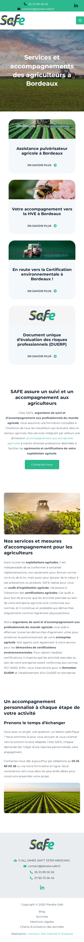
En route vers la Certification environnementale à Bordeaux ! (42, 274)
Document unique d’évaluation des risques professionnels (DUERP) (42, 340)
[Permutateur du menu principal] (80, 20)
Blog (42, 911)
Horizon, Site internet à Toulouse (51, 934)
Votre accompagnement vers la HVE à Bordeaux (42, 211)
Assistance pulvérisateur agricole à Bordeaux (42, 151)
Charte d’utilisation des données (42, 927)
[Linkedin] (42, 887)
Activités (42, 916)
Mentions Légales (42, 921)
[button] (36, 4)
